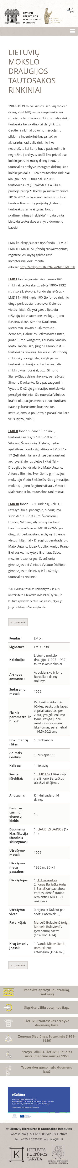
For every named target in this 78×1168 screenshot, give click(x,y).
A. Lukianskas (47, 880)
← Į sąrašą (18, 622)
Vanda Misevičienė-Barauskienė (49, 945)
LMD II (13, 431)
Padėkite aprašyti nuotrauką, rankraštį (47, 992)
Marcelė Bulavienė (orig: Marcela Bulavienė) (51, 924)
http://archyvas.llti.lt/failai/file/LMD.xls (47, 267)
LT (68, 8)
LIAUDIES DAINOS (50, 829)
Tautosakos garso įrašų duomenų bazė (46, 1069)
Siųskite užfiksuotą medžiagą (46, 1007)
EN (72, 12)
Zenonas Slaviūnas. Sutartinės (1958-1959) (47, 1038)
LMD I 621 (44, 774)
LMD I (12, 279)
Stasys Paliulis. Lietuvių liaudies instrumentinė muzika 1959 (47, 1054)
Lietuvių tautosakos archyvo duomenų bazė (47, 1023)
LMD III (13, 504)
